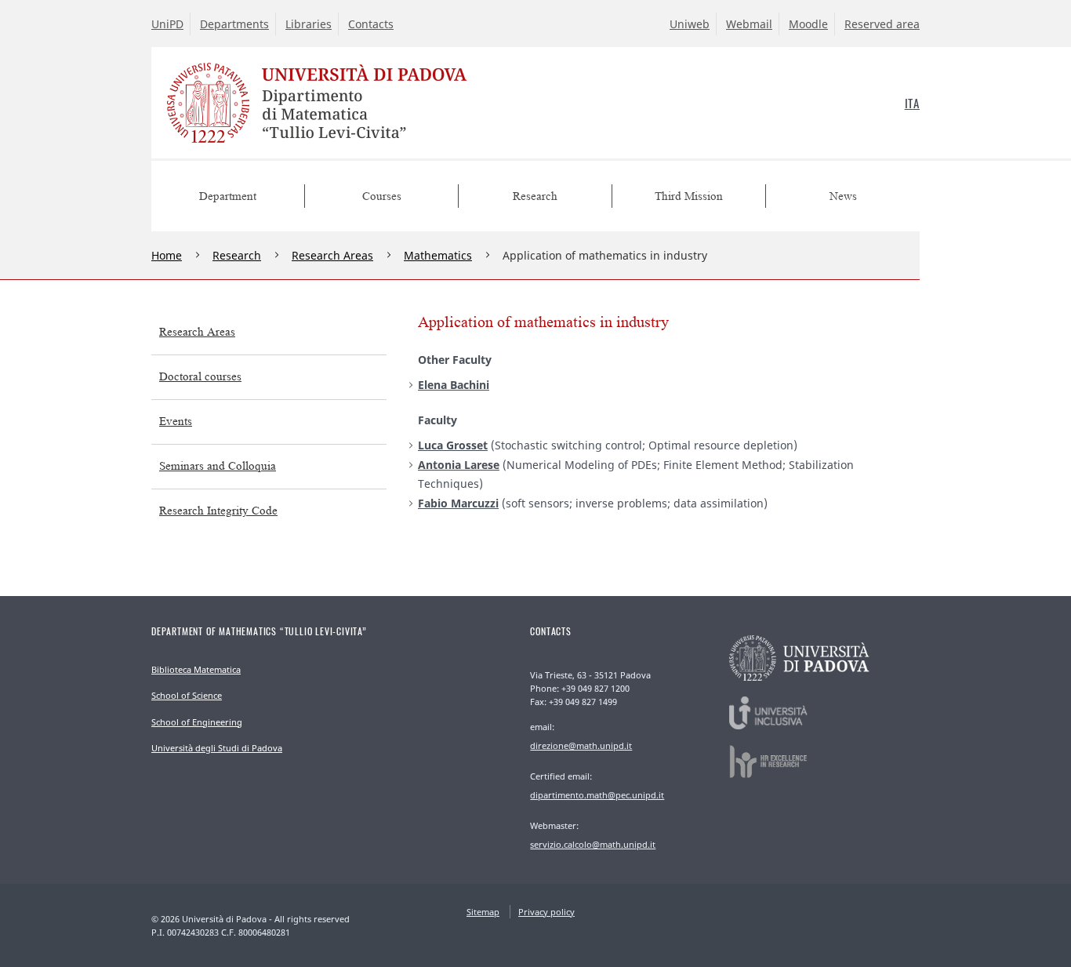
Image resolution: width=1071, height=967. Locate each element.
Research (236, 255)
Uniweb (690, 23)
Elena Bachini (453, 384)
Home (166, 255)
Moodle (808, 23)
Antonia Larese (458, 464)
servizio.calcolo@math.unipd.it (592, 844)
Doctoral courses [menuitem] (200, 377)
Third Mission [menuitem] (689, 196)
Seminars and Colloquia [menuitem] (217, 466)
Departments (234, 23)
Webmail (749, 23)
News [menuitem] (843, 196)
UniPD (167, 23)
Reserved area (882, 23)
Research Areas (332, 255)
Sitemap (483, 912)
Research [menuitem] (535, 196)
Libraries (308, 23)
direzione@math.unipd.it (581, 745)
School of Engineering (196, 722)
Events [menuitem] (175, 421)
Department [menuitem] (227, 196)
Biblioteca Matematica (196, 669)
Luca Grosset (453, 445)
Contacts (371, 23)
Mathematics (438, 255)
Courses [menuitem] (381, 196)
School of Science (186, 695)
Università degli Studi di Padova (216, 748)
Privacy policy (546, 912)
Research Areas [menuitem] (197, 332)
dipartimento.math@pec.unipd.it (597, 795)
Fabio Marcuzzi (458, 503)
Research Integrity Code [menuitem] (218, 511)
